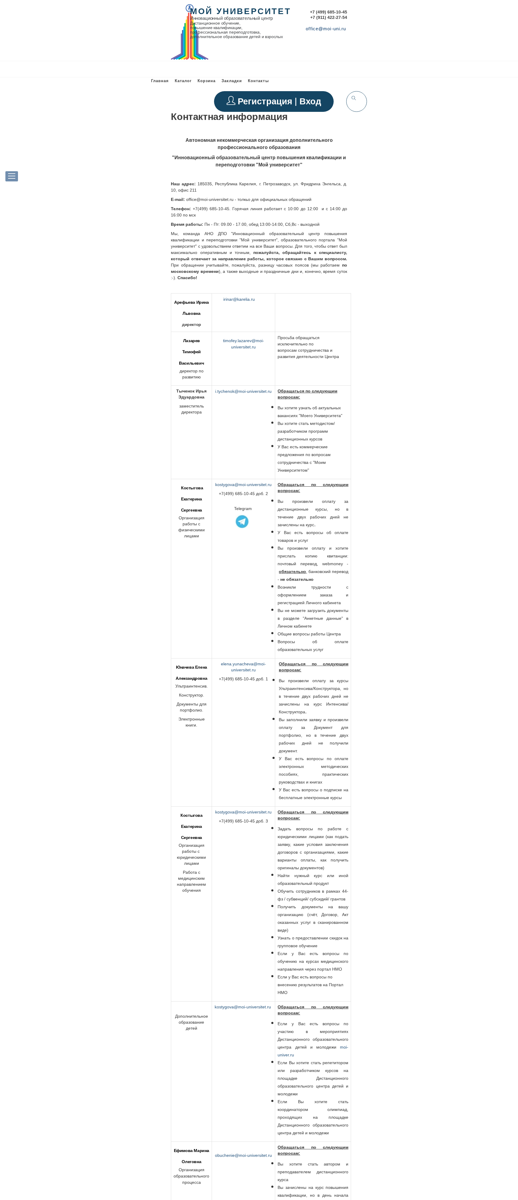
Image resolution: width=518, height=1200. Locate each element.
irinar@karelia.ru (239, 299)
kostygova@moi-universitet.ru (243, 484)
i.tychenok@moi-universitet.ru (243, 391)
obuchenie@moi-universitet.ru (243, 1155)
